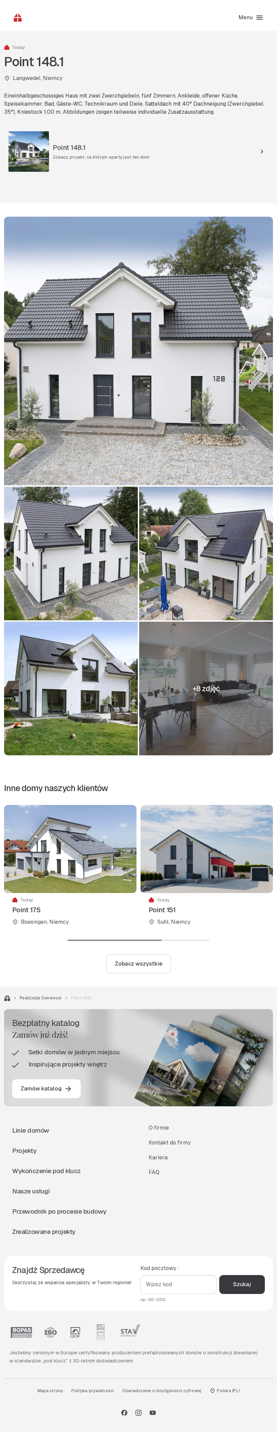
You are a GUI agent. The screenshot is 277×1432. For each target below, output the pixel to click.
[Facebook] (124, 1413)
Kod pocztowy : (160, 1268)
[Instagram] (138, 1413)
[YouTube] (153, 1413)
